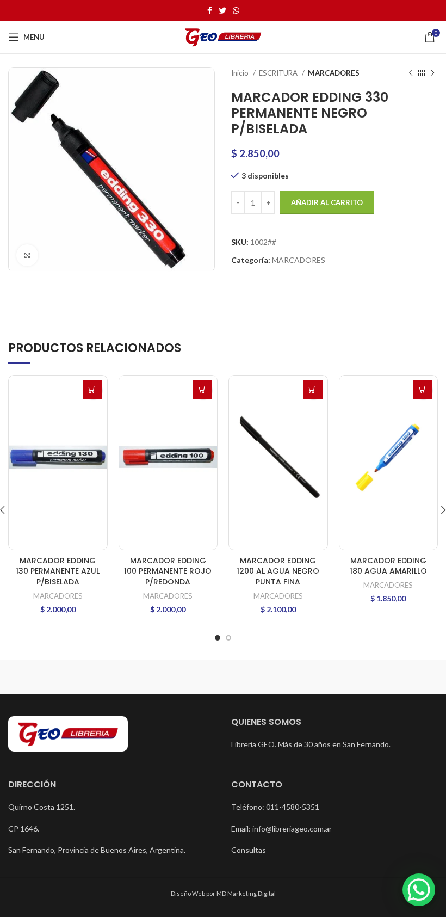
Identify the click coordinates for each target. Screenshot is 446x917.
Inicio (240, 73)
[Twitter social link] (222, 10)
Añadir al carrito (327, 202)
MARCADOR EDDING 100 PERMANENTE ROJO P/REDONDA (168, 571)
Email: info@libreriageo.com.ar (281, 828)
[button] (92, 389)
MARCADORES (334, 73)
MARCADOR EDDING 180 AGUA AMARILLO (388, 566)
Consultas (248, 849)
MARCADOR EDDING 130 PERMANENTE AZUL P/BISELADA (58, 571)
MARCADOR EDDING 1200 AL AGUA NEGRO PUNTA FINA (278, 571)
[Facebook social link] (209, 10)
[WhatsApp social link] (236, 10)
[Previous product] (410, 73)
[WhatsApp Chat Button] (418, 889)
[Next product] (432, 73)
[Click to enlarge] (27, 255)
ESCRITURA (279, 73)
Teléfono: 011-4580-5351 (275, 806)
